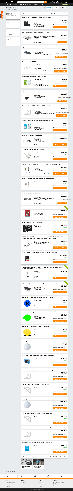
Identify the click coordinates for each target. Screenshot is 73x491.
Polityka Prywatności (10, 485)
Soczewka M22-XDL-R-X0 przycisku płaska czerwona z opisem (37, 428)
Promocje (65, 4)
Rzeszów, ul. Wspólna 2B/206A (60, 482)
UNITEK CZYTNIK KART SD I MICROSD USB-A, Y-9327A (35, 384)
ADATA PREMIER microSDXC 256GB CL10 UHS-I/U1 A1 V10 (36, 17)
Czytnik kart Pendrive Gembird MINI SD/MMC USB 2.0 (35, 47)
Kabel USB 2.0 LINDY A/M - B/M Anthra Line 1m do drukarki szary (38, 178)
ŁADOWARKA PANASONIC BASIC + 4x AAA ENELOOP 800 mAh (37, 413)
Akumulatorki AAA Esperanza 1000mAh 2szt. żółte (34, 76)
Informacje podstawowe (11, 482)
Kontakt (8, 486)
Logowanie (24, 482)
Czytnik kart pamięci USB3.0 (29, 61)
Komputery (9, 4)
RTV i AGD (36, 4)
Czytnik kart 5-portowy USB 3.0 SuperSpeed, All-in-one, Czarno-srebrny (39, 283)
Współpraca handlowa (42, 485)
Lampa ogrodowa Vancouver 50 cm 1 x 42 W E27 (33, 341)
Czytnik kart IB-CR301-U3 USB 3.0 (30, 91)
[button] (39, 2)
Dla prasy (40, 483)
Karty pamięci (10, 16)
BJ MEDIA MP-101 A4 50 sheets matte (31, 208)
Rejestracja (24, 483)
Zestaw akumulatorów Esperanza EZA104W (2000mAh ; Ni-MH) (37, 120)
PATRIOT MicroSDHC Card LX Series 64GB (32, 222)
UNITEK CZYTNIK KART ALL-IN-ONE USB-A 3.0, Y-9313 (35, 32)
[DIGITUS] (63, 7)
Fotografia (42, 4)
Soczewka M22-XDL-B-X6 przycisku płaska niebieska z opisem (37, 297)
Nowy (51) (10, 34)
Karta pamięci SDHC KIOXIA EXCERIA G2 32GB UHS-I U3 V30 (37, 442)
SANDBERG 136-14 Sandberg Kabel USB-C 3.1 (33, 149)
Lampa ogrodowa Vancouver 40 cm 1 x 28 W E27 (33, 399)
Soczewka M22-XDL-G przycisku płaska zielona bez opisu (36, 312)
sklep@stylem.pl (57, 483)
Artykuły (39, 482)
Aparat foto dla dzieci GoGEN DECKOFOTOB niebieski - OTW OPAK (38, 355)
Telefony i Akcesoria (28, 4)
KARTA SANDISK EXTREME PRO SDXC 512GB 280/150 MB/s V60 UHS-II (39, 252)
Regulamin (8, 483)
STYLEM (10, 2)
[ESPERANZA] (49, 7)
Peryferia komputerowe (18, 4)
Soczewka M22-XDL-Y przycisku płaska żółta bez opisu (35, 326)
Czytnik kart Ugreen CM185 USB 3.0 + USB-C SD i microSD (36, 106)
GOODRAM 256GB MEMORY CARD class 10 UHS (34, 135)
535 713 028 (57, 485)
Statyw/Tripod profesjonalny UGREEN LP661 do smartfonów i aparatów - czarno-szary (43, 370)
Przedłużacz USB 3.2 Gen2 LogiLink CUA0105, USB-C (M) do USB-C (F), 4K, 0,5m (41, 164)
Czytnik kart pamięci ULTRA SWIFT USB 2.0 (32, 193)
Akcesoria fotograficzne (11, 15)
